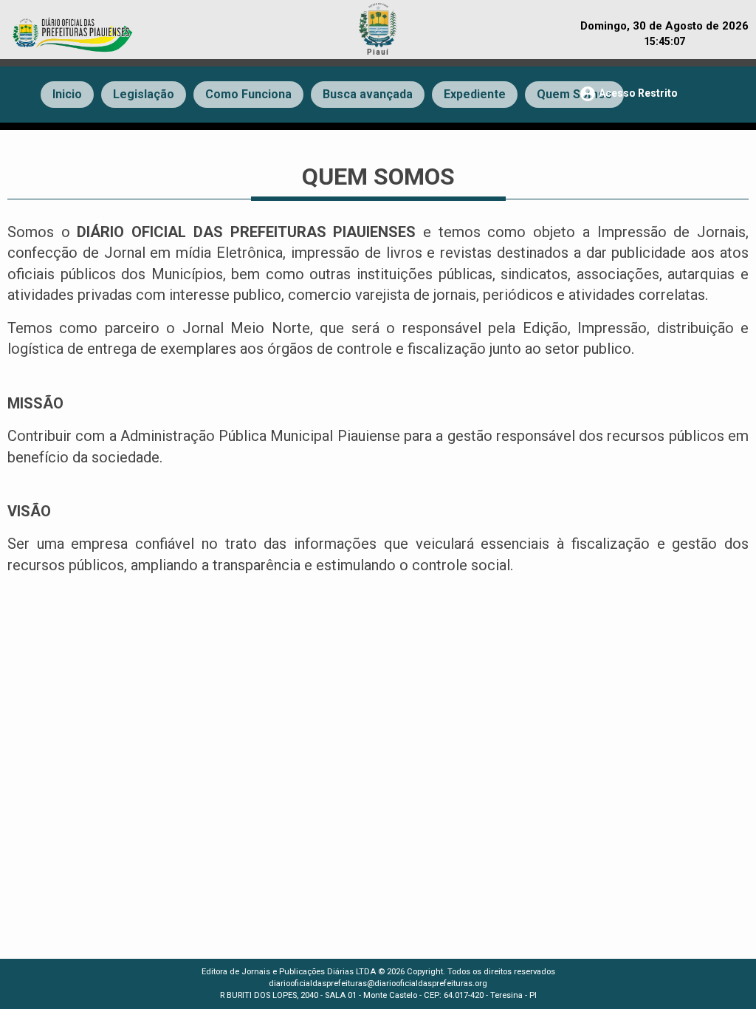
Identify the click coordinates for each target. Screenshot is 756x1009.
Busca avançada (368, 94)
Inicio (67, 94)
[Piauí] (378, 23)
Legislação (143, 94)
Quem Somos (574, 94)
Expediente (475, 94)
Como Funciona (248, 94)
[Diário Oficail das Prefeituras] (73, 27)
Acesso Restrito (628, 94)
